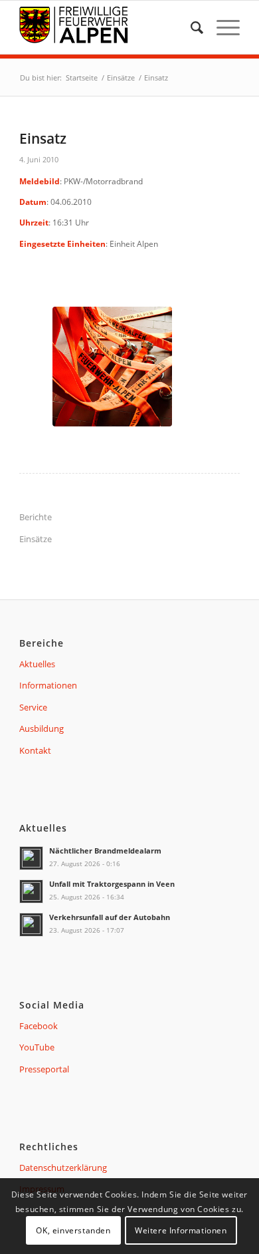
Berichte (35, 517)
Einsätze (35, 539)
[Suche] (190, 27)
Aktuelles (37, 664)
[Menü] (221, 27)
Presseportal (44, 1069)
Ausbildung (41, 728)
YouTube (36, 1047)
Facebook (38, 1026)
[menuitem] (190, 27)
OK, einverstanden (73, 1230)
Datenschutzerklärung (63, 1168)
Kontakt (35, 750)
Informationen (48, 685)
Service (33, 707)
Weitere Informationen (181, 1230)
